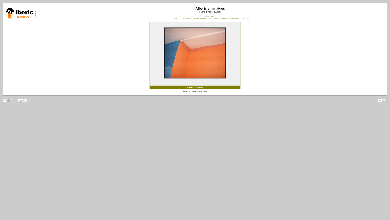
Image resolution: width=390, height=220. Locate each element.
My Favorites (235, 19)
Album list (176, 19)
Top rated (225, 19)
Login (213, 16)
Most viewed (214, 19)
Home (206, 16)
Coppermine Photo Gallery (199, 91)
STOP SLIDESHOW (195, 87)
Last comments (200, 19)
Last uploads (187, 19)
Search (246, 19)
